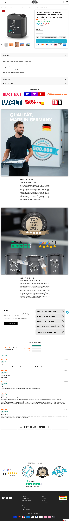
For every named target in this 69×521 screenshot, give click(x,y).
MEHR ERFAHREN (11, 323)
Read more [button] (3, 404)
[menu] (2, 2)
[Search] (5, 2)
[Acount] (63, 2)
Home (2, 7)
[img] (4, 359)
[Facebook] (3, 498)
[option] (16, 25)
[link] (12, 94)
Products (7, 7)
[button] (1, 45)
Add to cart (51, 41)
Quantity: (38, 29)
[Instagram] (7, 498)
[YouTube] (10, 498)
